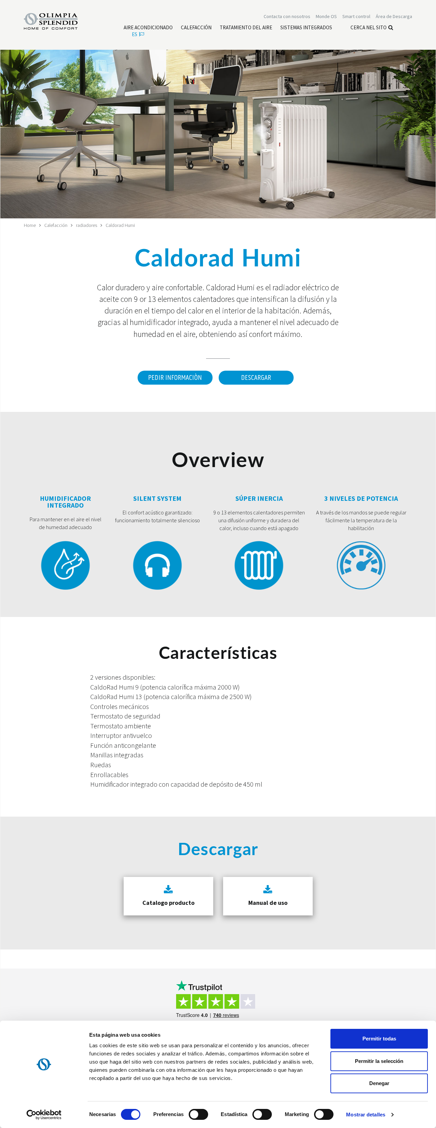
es (134, 34)
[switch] (198, 1114)
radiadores (86, 225)
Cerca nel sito (369, 27)
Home (30, 225)
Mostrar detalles (365, 1114)
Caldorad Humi (120, 225)
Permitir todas (379, 1038)
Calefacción (55, 225)
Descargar (256, 377)
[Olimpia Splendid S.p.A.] (58, 21)
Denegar (379, 1083)
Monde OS (326, 16)
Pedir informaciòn (175, 377)
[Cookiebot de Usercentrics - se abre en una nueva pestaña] (44, 1115)
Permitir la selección (379, 1061)
